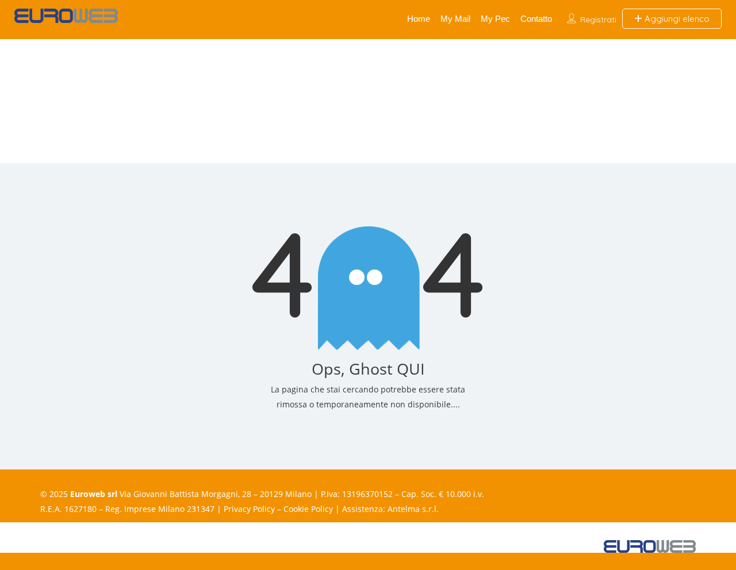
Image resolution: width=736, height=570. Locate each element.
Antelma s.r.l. (413, 508)
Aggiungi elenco (676, 18)
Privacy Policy (249, 508)
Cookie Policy (308, 508)
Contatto (536, 19)
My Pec (495, 19)
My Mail (455, 19)
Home (418, 19)
